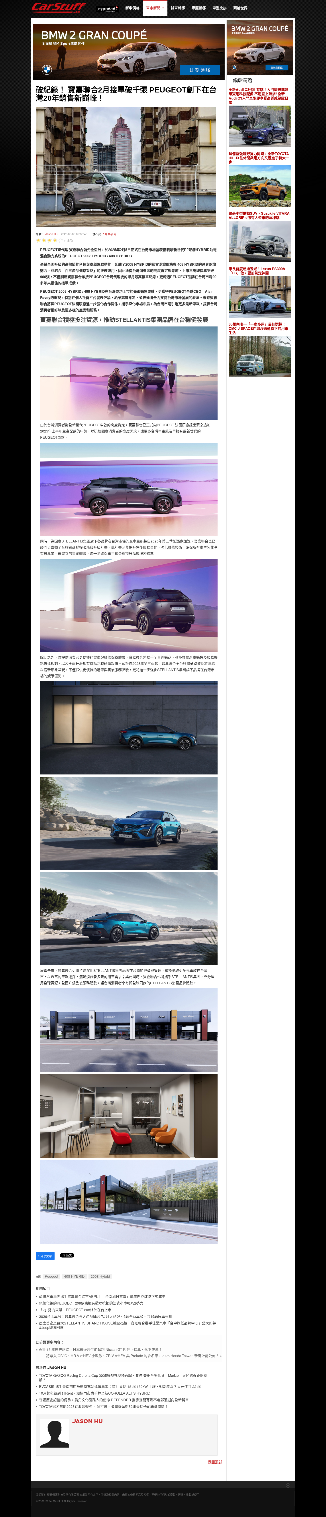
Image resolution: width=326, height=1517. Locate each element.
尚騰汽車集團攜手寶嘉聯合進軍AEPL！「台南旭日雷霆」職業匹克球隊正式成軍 (102, 1296)
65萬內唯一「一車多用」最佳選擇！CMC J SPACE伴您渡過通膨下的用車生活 (258, 328)
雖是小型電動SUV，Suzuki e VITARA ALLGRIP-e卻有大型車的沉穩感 (259, 215)
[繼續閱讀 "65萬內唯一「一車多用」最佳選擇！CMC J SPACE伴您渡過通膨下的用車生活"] (260, 357)
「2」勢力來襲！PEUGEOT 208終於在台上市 (75, 1310)
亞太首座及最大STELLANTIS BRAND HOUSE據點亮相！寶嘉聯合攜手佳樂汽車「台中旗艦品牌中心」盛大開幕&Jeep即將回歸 (127, 1325)
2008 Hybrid (100, 1276)
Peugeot (51, 1276)
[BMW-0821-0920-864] (129, 51)
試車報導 (178, 7)
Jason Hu (51, 234)
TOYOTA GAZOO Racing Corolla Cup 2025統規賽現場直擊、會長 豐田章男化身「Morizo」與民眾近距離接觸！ (123, 1377)
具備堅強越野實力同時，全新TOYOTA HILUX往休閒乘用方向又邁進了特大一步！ (259, 157)
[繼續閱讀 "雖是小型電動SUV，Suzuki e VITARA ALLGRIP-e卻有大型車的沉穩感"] (260, 242)
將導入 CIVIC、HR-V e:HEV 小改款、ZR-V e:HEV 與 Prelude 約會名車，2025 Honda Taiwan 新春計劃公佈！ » (134, 1355)
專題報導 (199, 7)
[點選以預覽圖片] (126, 166)
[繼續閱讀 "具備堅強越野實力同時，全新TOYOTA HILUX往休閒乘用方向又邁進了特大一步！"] (260, 186)
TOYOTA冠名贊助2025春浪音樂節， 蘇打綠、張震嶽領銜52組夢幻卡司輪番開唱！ (103, 1406)
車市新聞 (153, 7)
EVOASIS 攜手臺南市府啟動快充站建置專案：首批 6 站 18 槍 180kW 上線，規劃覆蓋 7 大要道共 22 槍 (120, 1386)
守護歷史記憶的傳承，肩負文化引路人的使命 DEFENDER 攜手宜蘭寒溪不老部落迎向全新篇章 (114, 1400)
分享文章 (45, 1256)
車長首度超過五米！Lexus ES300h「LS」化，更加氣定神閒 (257, 271)
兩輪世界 (240, 7)
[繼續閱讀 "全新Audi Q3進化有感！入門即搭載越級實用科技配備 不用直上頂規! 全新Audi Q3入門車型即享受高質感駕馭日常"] (260, 126)
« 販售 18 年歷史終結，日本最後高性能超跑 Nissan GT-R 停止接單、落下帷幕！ (99, 1349)
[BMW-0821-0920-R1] (260, 46)
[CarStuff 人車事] (59, 2)
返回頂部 (215, 1461)
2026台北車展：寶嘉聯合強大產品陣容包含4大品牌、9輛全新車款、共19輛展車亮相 (105, 1316)
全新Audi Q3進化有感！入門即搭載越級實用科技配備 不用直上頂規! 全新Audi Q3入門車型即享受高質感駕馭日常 (258, 95)
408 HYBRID (74, 1276)
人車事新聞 (109, 234)
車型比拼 (219, 7)
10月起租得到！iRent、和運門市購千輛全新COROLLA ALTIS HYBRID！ (96, 1393)
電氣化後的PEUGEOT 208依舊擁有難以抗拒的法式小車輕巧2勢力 (91, 1303)
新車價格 (132, 7)
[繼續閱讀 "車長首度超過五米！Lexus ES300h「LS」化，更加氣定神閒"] (260, 297)
